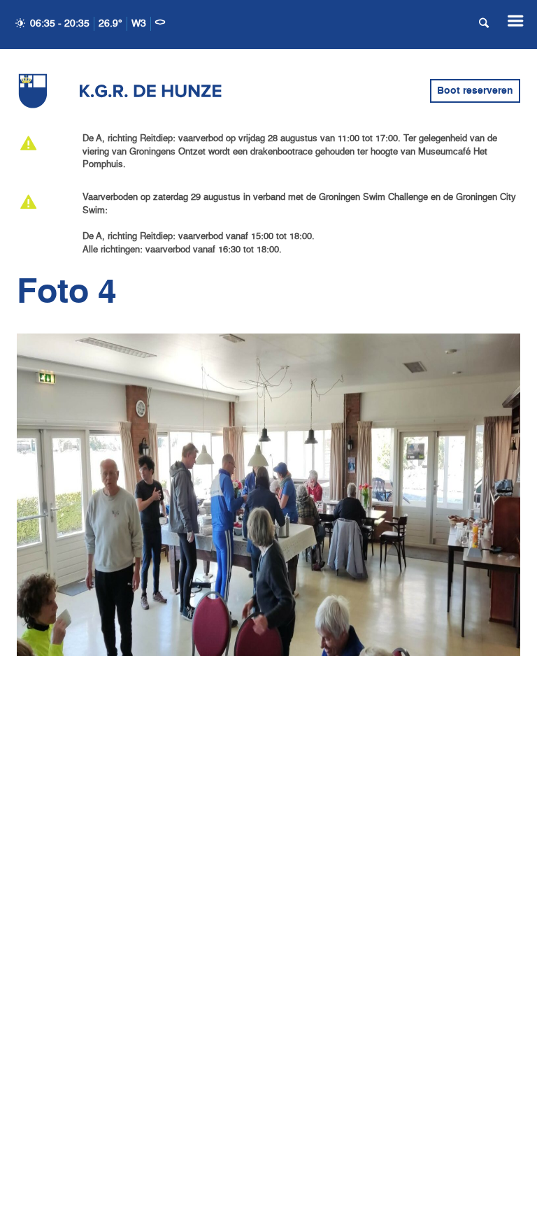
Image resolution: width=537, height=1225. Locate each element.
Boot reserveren (475, 91)
